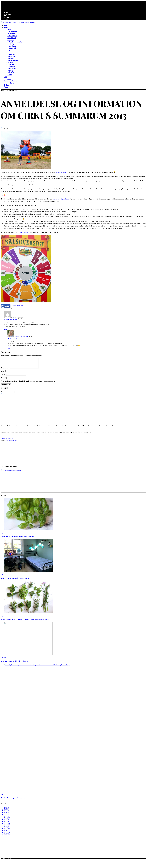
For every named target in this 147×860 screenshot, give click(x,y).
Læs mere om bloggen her (7, 438)
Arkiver (6, 15)
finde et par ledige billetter (61, 199)
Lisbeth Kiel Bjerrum (21, 337)
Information (7, 14)
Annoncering (7, 17)
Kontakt (6, 19)
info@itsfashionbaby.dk (11, 440)
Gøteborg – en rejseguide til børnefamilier (14, 661)
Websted (3, 378)
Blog (2, 533)
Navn (3, 371)
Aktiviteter (3, 657)
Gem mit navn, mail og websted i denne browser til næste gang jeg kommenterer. (29, 381)
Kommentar (5, 368)
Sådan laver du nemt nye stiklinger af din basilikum (17, 537)
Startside (6, 12)
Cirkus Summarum (61, 172)
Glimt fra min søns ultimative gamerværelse (15, 578)
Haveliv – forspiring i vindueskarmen (13, 798)
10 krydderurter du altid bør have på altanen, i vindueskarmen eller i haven (25, 620)
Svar (5, 329)
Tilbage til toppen (6, 858)
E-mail (3, 374)
